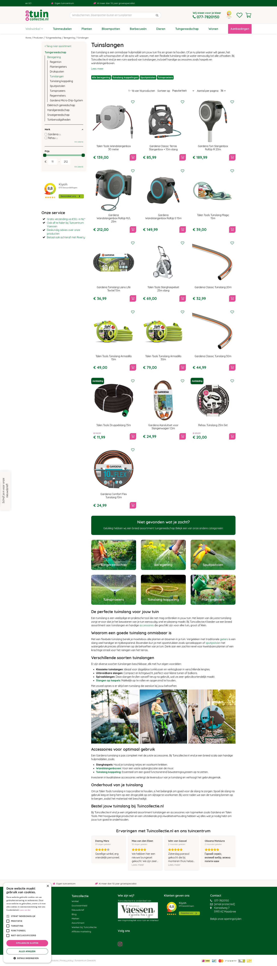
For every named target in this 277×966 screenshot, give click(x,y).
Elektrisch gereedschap (61, 105)
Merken (75, 918)
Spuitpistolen (147, 77)
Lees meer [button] (138, 864)
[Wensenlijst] (239, 15)
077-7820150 (221, 900)
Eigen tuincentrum (32, 3)
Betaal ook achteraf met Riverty (66, 237)
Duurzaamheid (79, 905)
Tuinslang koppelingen (125, 77)
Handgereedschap (58, 110)
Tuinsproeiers (165, 77)
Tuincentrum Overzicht (85, 960)
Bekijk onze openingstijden (225, 918)
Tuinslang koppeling (61, 81)
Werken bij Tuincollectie (84, 927)
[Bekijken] (248, 15)
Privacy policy (66, 960)
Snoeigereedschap (58, 114)
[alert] (27, 923)
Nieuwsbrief (78, 909)
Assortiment (78, 922)
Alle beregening (101, 77)
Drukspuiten (57, 71)
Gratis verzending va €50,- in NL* (66, 219)
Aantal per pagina (207, 90)
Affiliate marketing (81, 931)
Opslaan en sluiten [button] (27, 943)
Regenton (55, 62)
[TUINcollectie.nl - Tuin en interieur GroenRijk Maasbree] (36, 15)
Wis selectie (78, 142)
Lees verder (25, 910)
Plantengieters (58, 66)
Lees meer (97, 68)
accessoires (146, 625)
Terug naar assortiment (58, 46)
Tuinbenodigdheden (59, 119)
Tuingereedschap (55, 52)
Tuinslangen (57, 76)
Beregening (54, 57)
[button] (27, 958)
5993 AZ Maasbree (225, 911)
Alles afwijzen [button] (27, 951)
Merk (47, 129)
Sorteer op (163, 90)
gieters (224, 639)
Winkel (75, 901)
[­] (121, 944)
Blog (74, 914)
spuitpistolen (213, 642)
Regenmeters (58, 95)
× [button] (47, 886)
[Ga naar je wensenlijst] (239, 15)
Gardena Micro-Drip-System (66, 100)
